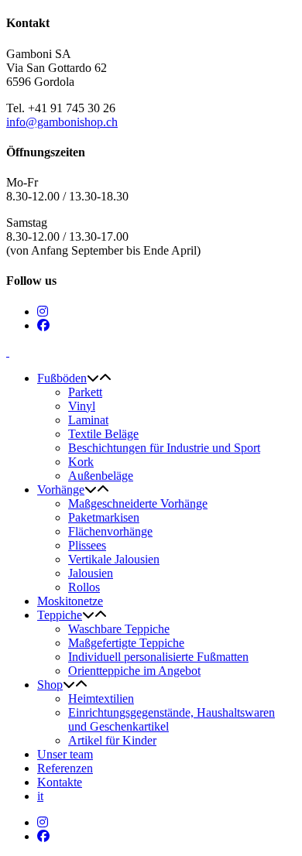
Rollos (84, 587)
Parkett (85, 392)
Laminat (88, 419)
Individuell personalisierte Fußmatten (158, 656)
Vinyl (81, 406)
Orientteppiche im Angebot (134, 670)
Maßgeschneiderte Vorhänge (138, 503)
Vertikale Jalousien (114, 559)
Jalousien (90, 573)
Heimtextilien (101, 698)
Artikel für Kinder (112, 740)
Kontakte (59, 782)
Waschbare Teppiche (119, 628)
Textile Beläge (103, 433)
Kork (81, 461)
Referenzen (65, 768)
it (40, 796)
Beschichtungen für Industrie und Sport (164, 447)
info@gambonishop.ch (62, 121)
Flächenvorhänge (110, 531)
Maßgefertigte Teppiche (126, 642)
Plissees (87, 545)
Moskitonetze (70, 601)
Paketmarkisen (103, 517)
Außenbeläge (100, 475)
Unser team (65, 754)
